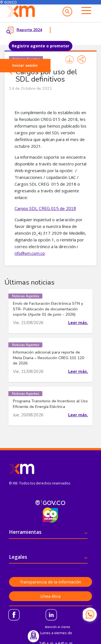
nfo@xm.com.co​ (30, 253)
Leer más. (78, 323)
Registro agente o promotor (40, 46)
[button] (67, 11)
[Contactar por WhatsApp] (90, 615)
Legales (18, 556)
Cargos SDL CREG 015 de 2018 (45, 208)
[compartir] (81, 59)
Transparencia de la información (50, 582)
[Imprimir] (69, 59)
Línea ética (50, 596)
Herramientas (25, 531)
